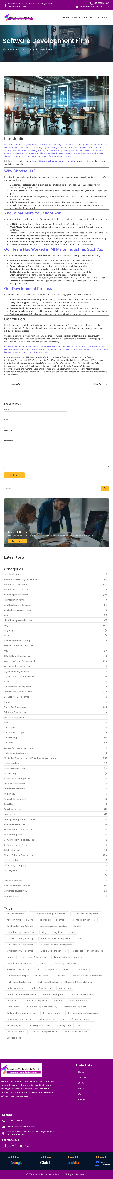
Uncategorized (12, 49)
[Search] (105, 488)
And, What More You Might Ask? (33, 213)
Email (7, 420)
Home (66, 17)
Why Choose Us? (19, 171)
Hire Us (93, 17)
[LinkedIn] (20, 1145)
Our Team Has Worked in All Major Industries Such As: (53, 249)
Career (84, 17)
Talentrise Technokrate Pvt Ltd (46, 1174)
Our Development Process (28, 288)
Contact (104, 17)
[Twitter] (13, 1145)
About (75, 17)
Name (7, 409)
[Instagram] (28, 1145)
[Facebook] (5, 1145)
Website (8, 430)
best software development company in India (53, 161)
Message (8, 441)
